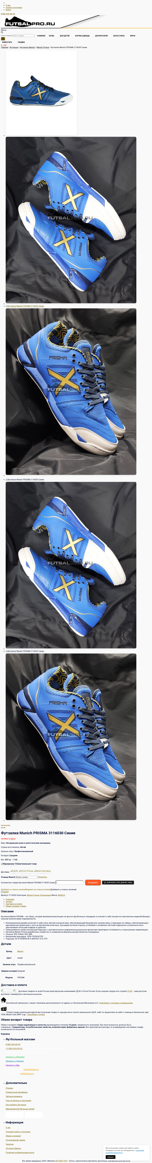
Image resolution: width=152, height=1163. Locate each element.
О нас (8, 5)
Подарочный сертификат (17, 1092)
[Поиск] (3, 38)
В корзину (93, 882)
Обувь (51, 36)
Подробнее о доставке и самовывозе (116, 1003)
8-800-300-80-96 (13, 1044)
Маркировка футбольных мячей (20, 1109)
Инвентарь (7, 42)
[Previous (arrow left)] (2, 827)
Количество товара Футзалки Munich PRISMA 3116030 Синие (28, 882)
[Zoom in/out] (9, 825)
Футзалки (14, 47)
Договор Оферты (13, 1148)
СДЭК (129, 991)
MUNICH (61, 895)
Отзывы (9, 1088)
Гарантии (10, 1144)
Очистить (43, 877)
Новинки (41, 36)
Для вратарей (101, 36)
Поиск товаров (6, 36)
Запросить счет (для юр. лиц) (119, 882)
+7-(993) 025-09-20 (14, 1049)
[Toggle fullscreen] (7, 825)
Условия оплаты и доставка (18, 1132)
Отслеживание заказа (15, 1140)
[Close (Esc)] (2, 825)
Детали (9, 902)
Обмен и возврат (13, 1136)
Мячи (132, 36)
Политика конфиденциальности (20, 1152)
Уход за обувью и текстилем (18, 1100)
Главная (4, 47)
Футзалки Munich (27, 47)
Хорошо (110, 1157)
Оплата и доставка (14, 7)
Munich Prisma (43, 47)
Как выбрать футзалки (16, 1105)
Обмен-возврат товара (16, 906)
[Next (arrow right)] (4, 827)
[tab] (78, 899)
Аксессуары (119, 36)
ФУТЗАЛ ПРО (61, 1161)
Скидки (21, 42)
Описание (10, 899)
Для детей (64, 36)
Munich (20, 951)
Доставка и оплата (14, 904)
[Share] (4, 825)
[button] (26, 889)
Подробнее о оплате (36, 1014)
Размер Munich (8, 877)
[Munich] (5, 892)
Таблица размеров (14, 1096)
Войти (8, 10)
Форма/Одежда (82, 36)
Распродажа (45, 895)
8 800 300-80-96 (8, 14)
